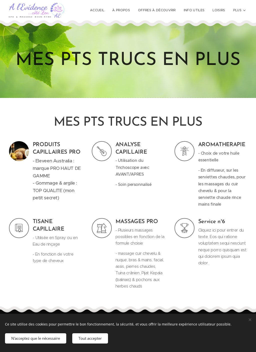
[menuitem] (98, 10)
